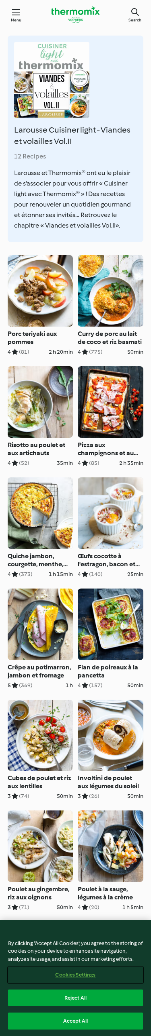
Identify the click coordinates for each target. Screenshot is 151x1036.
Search (134, 20)
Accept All (75, 1021)
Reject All (75, 998)
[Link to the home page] (76, 14)
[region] (75, 978)
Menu (16, 20)
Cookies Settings (75, 975)
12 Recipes (30, 156)
